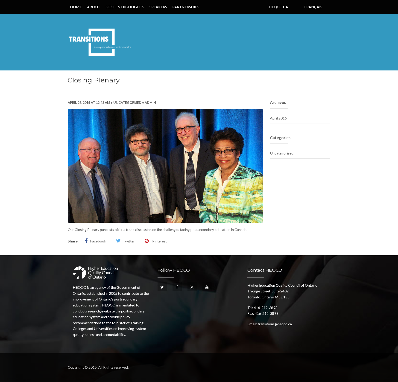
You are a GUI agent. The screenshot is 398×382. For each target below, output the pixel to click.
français (313, 7)
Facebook (98, 241)
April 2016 (278, 118)
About (93, 7)
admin (150, 103)
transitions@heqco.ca (275, 324)
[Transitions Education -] (100, 41)
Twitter (129, 241)
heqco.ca (278, 7)
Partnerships (185, 7)
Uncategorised (127, 103)
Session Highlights (125, 7)
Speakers (158, 7)
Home (76, 7)
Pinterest (159, 241)
